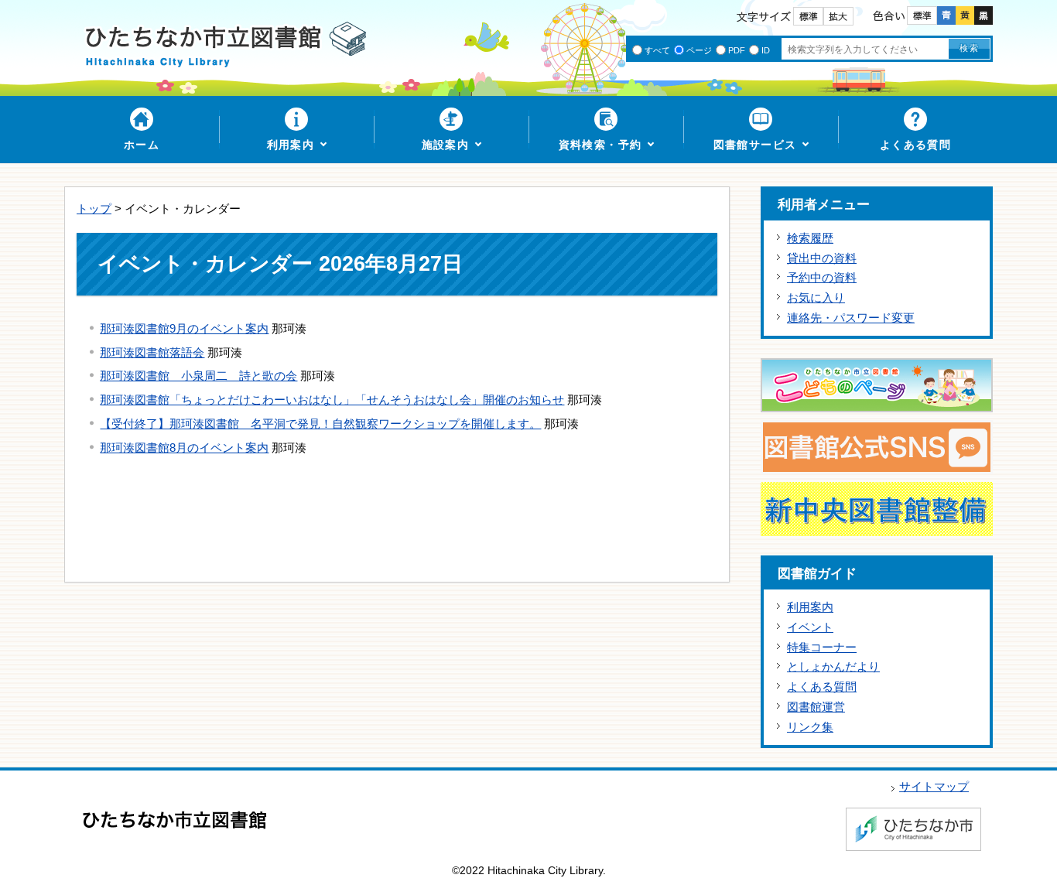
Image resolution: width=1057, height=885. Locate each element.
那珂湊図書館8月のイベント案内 (184, 447)
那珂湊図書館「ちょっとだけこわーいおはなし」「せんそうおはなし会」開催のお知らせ (332, 399)
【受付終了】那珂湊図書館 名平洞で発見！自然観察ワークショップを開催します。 (320, 423)
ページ (699, 50)
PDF (736, 50)
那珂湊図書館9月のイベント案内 (184, 328)
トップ (94, 208)
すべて (657, 50)
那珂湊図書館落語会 (152, 352)
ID (765, 50)
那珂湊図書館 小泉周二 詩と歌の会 (198, 375)
